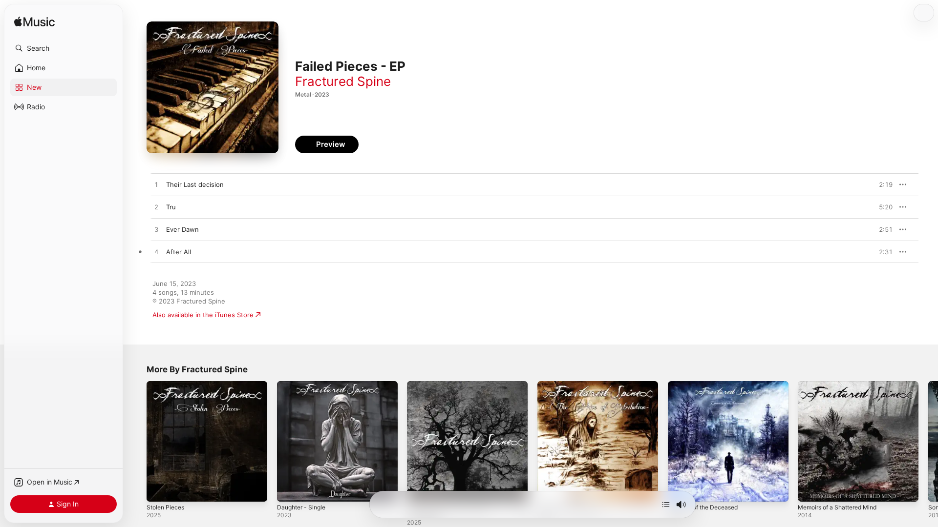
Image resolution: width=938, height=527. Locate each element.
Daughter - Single (304, 385)
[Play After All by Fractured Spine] (156, 252)
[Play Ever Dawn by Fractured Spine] (156, 229)
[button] (63, 48)
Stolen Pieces (167, 385)
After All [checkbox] (178, 252)
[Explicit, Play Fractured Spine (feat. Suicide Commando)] (419, 489)
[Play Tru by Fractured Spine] (156, 207)
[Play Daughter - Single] (289, 489)
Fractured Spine (343, 81)
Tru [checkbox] (171, 207)
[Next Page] (928, 441)
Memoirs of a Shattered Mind (842, 385)
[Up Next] (666, 504)
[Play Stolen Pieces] (158, 489)
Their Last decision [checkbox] (195, 184)
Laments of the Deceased (707, 385)
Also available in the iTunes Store (203, 315)
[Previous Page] (137, 441)
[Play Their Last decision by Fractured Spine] (156, 185)
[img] (34, 22)
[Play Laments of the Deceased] (680, 489)
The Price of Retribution (573, 385)
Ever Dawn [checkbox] (182, 229)
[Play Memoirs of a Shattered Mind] (810, 489)
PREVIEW (882, 184)
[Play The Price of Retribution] (549, 489)
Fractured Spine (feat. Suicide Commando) (452, 389)
